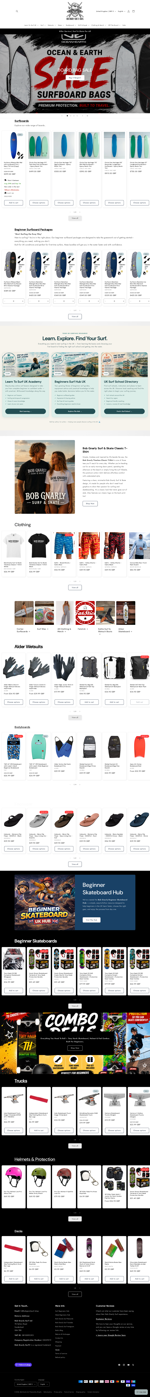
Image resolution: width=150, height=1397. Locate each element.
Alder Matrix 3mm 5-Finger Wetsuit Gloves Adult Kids (12, 686)
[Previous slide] (62, 115)
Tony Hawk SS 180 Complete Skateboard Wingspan (12, 975)
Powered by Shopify (36, 1392)
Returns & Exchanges (62, 1334)
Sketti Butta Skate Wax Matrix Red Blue (62, 1263)
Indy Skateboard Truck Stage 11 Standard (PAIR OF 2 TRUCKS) (12, 1115)
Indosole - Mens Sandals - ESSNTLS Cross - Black (114, 835)
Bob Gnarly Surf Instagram (64, 1326)
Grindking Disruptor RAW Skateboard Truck (89, 1114)
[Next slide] (82, 115)
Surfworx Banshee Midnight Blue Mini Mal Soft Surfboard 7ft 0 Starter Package (113, 284)
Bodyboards (22, 727)
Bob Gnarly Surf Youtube (64, 1322)
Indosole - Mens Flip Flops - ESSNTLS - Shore (139, 835)
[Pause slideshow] (88, 115)
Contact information (93, 1392)
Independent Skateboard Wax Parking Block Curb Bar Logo (38, 1115)
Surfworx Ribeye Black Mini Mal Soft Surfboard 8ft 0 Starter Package (12, 284)
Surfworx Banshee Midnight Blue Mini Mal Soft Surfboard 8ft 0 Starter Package (62, 284)
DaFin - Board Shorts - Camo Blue (62, 564)
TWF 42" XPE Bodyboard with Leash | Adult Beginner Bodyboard (12, 766)
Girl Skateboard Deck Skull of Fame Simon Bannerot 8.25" (87, 1264)
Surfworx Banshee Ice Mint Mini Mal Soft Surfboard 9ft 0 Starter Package (138, 284)
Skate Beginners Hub (62, 1315)
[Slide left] (70, 212)
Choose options (39, 203)
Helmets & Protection (35, 1159)
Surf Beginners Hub (62, 1311)
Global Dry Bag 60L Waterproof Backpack (113, 686)
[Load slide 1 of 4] (67, 115)
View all (75, 218)
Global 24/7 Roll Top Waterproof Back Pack (138, 686)
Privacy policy (58, 1392)
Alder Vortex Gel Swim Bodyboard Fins (62, 765)
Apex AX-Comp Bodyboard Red (135, 765)
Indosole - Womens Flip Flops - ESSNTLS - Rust (88, 835)
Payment (58, 1346)
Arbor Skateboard (124, 630)
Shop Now (75, 101)
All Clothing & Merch (64, 630)
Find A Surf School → (124, 411)
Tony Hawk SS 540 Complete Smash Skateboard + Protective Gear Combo (114, 976)
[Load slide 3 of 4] (74, 115)
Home (57, 1350)
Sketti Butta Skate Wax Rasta (113, 1263)
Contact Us (59, 1338)
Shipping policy (80, 1392)
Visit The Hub (91, 920)
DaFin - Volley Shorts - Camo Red (88, 564)
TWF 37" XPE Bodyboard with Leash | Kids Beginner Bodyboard (38, 766)
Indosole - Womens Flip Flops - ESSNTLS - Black (13, 835)
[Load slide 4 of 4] (77, 115)
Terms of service (61, 1353)
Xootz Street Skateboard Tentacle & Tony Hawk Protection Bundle (38, 975)
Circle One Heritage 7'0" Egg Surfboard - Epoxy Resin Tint (63, 164)
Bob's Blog (59, 1330)
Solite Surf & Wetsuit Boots (105, 630)
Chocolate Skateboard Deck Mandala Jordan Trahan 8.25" (138, 1264)
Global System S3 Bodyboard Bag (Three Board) (88, 766)
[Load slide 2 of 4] (70, 115)
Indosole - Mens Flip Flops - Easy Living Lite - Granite (38, 836)
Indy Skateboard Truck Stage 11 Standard (62, 1114)
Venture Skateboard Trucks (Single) (112, 1114)
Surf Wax (41, 629)
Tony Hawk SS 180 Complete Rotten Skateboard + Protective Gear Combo (139, 976)
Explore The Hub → (75, 411)
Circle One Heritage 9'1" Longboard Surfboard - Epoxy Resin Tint (138, 164)
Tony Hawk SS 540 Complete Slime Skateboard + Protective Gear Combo (89, 976)
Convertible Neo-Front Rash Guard (138, 564)
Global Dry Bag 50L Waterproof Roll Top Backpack (87, 686)
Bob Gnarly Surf (24, 1392)
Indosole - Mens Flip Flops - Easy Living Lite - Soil (63, 836)
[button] (17, 11)
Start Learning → (26, 411)
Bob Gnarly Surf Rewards (64, 1319)
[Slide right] (79, 212)
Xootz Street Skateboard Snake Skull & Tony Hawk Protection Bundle (63, 975)
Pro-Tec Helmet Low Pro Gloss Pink (13, 1192)
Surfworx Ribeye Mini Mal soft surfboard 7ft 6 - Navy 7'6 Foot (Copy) (13, 164)
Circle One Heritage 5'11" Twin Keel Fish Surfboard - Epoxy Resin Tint (38, 164)
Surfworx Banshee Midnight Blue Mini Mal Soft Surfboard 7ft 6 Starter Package (88, 284)
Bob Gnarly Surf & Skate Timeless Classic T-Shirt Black (38, 564)
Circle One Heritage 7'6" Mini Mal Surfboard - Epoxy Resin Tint (88, 164)
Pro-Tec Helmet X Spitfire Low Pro (63, 1192)
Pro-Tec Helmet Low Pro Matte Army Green (38, 1192)
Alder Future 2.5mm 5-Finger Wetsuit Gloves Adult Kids (37, 686)
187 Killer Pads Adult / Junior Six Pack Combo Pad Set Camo (113, 1196)
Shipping (58, 1342)
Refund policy (60, 1357)
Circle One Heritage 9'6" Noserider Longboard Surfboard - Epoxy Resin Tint (114, 165)
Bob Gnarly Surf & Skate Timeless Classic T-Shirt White (13, 564)
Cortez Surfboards (22, 630)
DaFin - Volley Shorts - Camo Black (113, 564)
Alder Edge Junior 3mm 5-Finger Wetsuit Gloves (64, 686)
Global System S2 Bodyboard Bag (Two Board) (112, 766)
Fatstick (82, 629)
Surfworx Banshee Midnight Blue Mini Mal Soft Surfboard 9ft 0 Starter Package (37, 284)
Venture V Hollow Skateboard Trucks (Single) (137, 1115)
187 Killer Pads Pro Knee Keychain (88, 1192)
